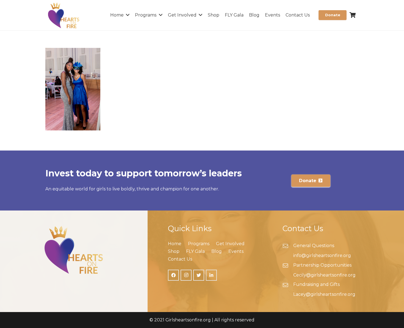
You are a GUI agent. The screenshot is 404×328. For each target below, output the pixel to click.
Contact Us (180, 259)
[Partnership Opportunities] (288, 266)
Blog (216, 251)
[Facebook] (173, 275)
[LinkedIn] (211, 275)
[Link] (63, 15)
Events (235, 251)
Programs (198, 243)
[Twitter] (198, 275)
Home (174, 243)
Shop (173, 251)
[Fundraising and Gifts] (288, 285)
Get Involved (230, 243)
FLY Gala (195, 251)
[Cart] (353, 15)
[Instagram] (186, 275)
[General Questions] (288, 246)
